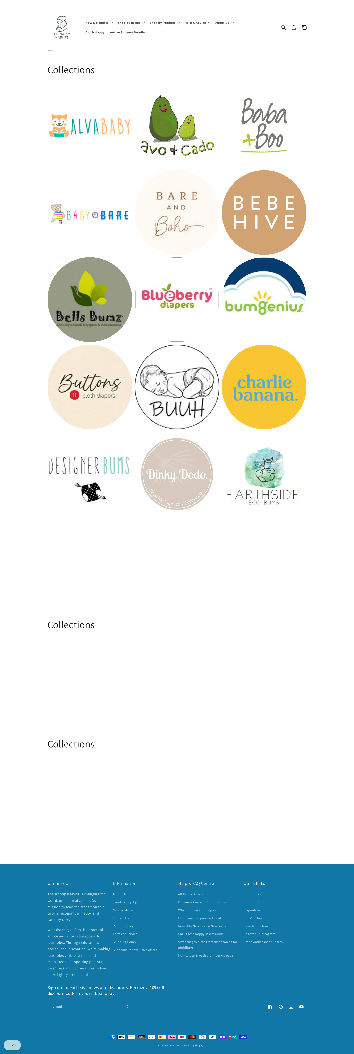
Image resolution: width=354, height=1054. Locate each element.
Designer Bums (62, 438)
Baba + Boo (233, 90)
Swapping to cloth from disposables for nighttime (207, 945)
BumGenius (233, 264)
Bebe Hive (232, 177)
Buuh (140, 351)
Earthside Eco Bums (241, 438)
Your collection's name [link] (75, 561)
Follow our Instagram (259, 934)
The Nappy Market (170, 1045)
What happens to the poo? (198, 910)
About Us (120, 894)
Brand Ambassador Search (263, 942)
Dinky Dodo (146, 438)
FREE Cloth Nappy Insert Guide (201, 934)
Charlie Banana (237, 351)
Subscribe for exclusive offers (135, 950)
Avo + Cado (146, 90)
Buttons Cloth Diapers (69, 351)
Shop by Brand (255, 894)
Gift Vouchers (254, 918)
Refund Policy (123, 926)
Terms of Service (125, 934)
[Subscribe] (127, 1006)
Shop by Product (256, 902)
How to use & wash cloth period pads (205, 955)
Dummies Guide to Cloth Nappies (203, 902)
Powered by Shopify (192, 1045)
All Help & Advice (190, 894)
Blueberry (144, 264)
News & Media (123, 910)
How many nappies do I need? (200, 918)
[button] (50, 49)
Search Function (256, 926)
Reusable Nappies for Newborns (202, 926)
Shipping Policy (124, 942)
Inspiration (252, 910)
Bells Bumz (58, 264)
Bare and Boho (149, 177)
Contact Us (121, 918)
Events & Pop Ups (126, 902)
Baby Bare (58, 177)
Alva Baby (57, 90)
